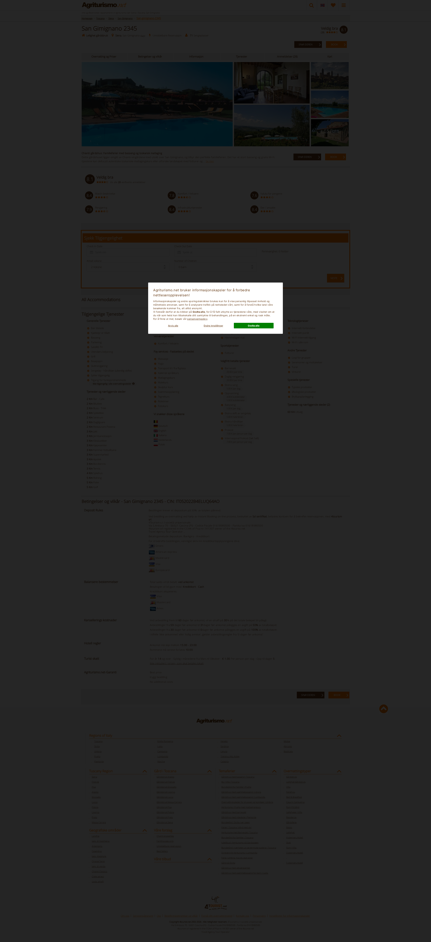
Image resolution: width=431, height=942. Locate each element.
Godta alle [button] (253, 325)
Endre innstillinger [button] (213, 325)
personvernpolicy (197, 318)
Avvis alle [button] (173, 325)
